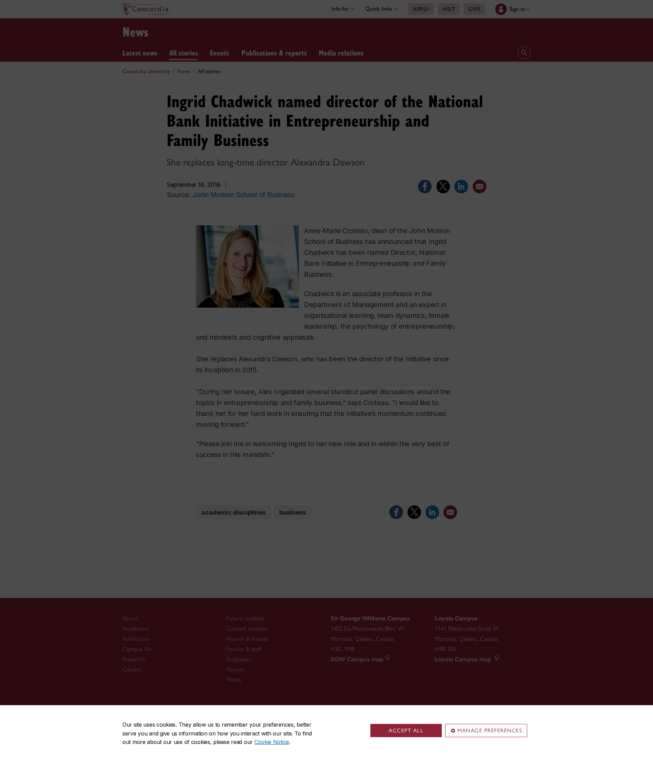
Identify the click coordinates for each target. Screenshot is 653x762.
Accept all (406, 730)
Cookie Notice (271, 742)
